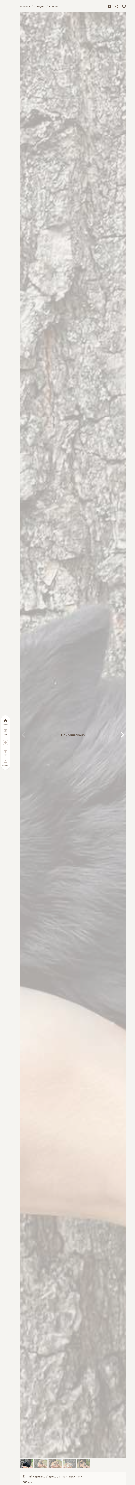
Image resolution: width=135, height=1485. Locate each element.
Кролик (53, 6)
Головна (25, 6)
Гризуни (39, 6)
